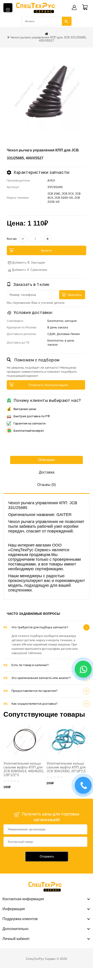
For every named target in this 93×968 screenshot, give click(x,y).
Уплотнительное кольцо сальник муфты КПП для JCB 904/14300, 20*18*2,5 (66, 767)
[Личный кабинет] (74, 7)
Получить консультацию (48, 385)
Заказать (74, 295)
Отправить (47, 856)
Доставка (46, 472)
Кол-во (12, 238)
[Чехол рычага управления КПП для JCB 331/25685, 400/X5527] (46, 92)
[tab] (46, 627)
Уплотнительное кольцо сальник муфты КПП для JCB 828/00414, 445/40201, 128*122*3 (23, 769)
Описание (46, 460)
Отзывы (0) (46, 485)
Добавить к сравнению (29, 269)
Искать (67, 21)
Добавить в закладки (28, 262)
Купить (46, 250)
